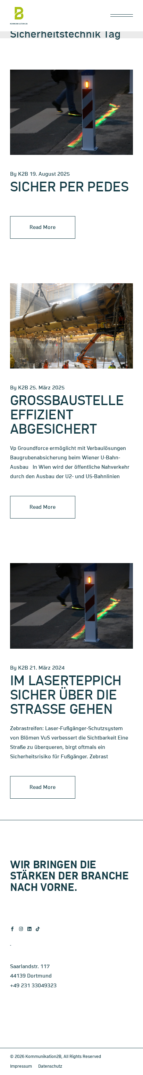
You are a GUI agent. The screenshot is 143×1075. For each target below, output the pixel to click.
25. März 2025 (47, 387)
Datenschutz (50, 1066)
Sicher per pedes (69, 187)
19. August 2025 (50, 174)
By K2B (19, 174)
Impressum (21, 1066)
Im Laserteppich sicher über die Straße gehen (65, 695)
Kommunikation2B (43, 1056)
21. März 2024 (47, 668)
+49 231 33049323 (33, 985)
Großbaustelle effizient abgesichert (67, 415)
